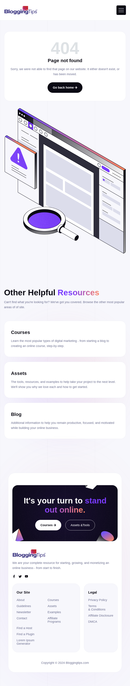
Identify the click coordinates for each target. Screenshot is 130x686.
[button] (121, 10)
